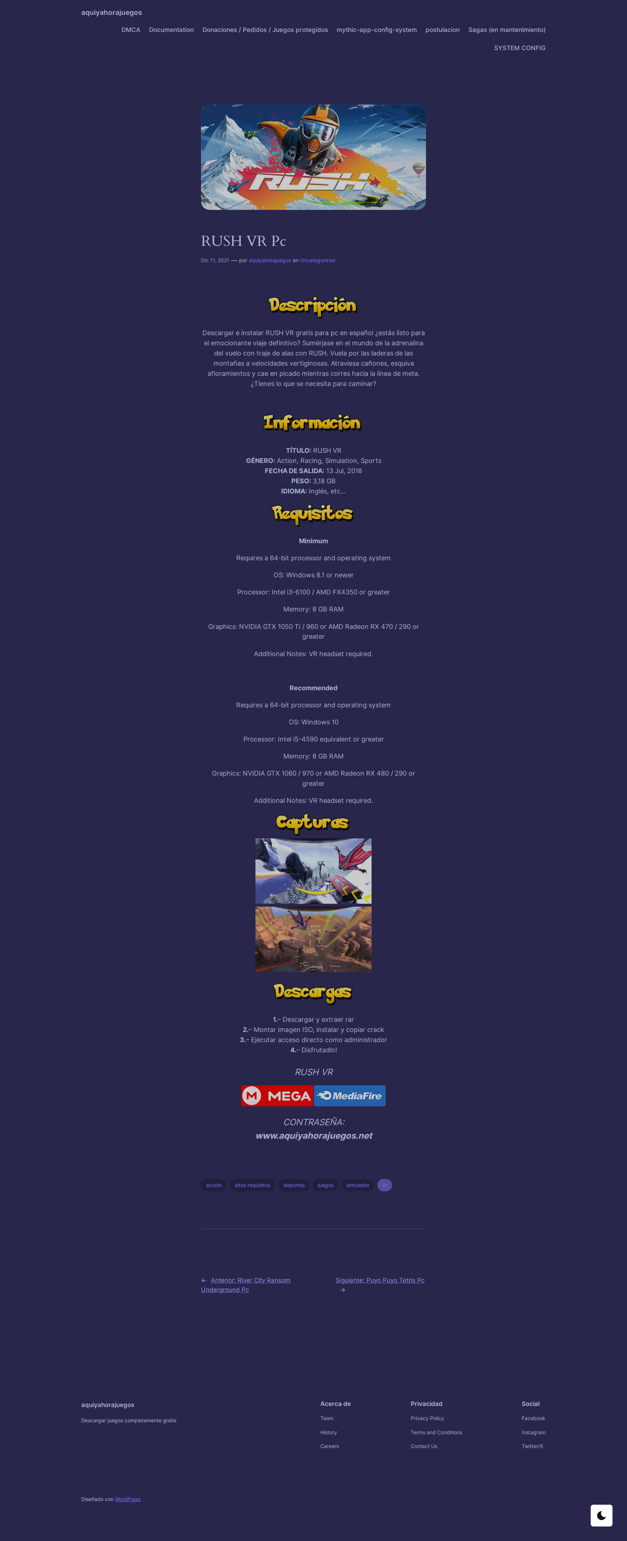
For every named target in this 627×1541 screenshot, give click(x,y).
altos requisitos (252, 1185)
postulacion (443, 29)
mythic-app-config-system (377, 29)
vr (384, 1185)
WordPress (127, 1499)
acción (214, 1185)
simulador (358, 1185)
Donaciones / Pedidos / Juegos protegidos (265, 29)
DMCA (131, 29)
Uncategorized (317, 260)
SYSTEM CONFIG (520, 48)
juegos (325, 1185)
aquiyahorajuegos (111, 12)
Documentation (171, 29)
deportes (294, 1185)
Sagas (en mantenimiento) (507, 29)
